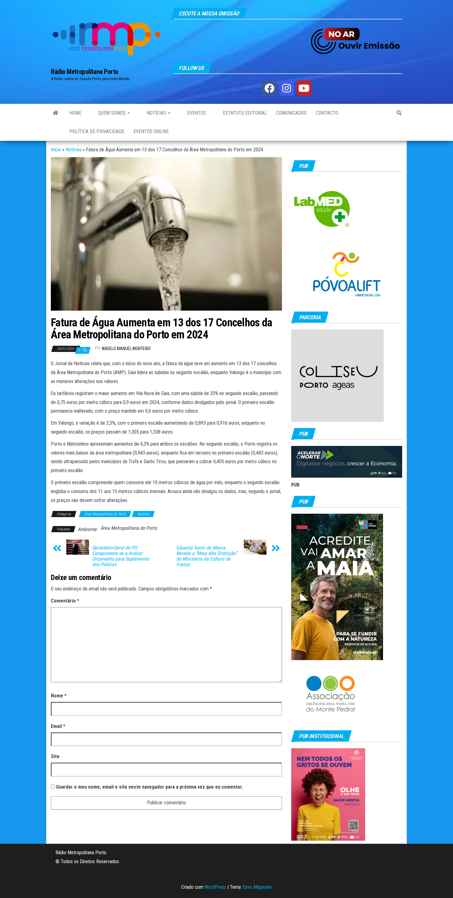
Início (56, 150)
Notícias (156, 113)
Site (55, 756)
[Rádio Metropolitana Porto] (55, 113)
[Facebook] (269, 88)
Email (58, 726)
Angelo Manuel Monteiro (126, 348)
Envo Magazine (257, 887)
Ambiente (87, 529)
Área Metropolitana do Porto (105, 514)
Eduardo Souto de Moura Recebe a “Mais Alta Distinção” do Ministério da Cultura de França (206, 556)
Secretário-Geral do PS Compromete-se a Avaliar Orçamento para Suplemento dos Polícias (120, 556)
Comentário (65, 601)
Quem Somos (112, 113)
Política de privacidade (96, 131)
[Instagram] (286, 88)
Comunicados (291, 113)
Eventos (196, 113)
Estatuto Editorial (244, 113)
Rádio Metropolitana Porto (84, 72)
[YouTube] (303, 88)
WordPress (215, 887)
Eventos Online (151, 131)
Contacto (327, 113)
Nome (59, 696)
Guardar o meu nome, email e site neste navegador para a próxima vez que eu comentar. (149, 787)
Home (75, 113)
